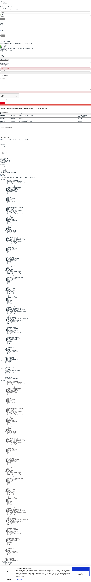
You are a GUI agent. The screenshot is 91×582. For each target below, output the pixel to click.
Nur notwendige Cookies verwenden (80, 573)
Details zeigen (19, 579)
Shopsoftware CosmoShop (29, 177)
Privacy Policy (9, 99)
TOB (3, 167)
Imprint (3, 166)
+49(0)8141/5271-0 (4, 26)
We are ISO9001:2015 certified (9, 172)
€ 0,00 (4, 8)
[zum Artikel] (15, 139)
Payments (4, 171)
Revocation (4, 170)
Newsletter (4, 3)
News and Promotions (7, 147)
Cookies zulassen (80, 569)
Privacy (4, 169)
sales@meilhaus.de (7, 161)
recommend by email (4, 65)
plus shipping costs (17, 177)
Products (4, 146)
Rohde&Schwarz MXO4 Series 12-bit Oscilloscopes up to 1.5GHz (14, 140)
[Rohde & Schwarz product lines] (0, 124)
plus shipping (9, 50)
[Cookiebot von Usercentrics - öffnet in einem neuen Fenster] (8, 580)
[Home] (1, 14)
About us (4, 149)
